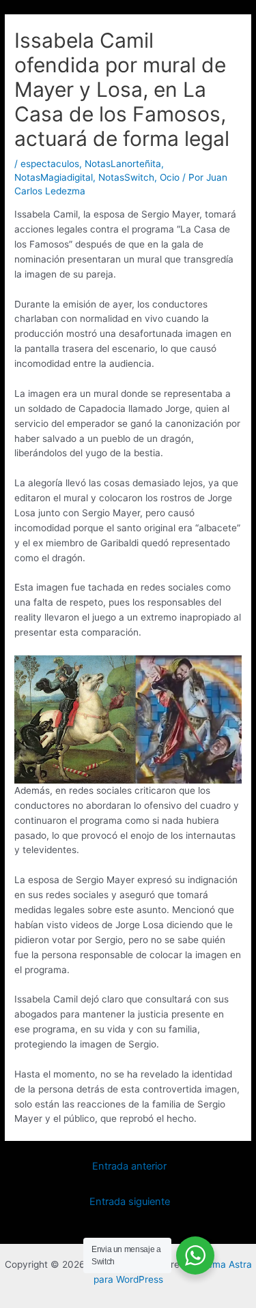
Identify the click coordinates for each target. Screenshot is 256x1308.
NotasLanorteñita (123, 163)
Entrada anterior (129, 1166)
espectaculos (49, 163)
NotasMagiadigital (53, 177)
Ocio (170, 177)
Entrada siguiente (129, 1201)
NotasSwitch (126, 177)
